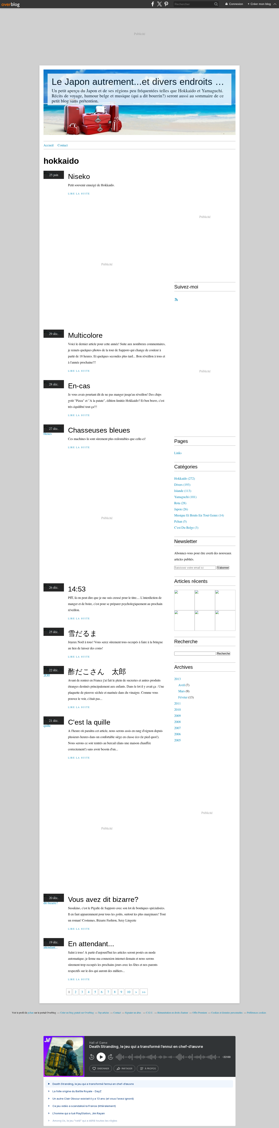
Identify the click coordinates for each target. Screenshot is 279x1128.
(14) (199, 515)
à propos (150, 1068)
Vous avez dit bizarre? (103, 899)
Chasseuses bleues (99, 430)
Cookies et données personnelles (227, 1012)
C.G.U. (149, 1012)
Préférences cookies (256, 1012)
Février (182, 697)
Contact (63, 145)
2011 (177, 703)
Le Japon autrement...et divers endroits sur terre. (139, 81)
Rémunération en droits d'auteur (172, 1012)
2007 (177, 728)
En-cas (79, 386)
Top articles (103, 1012)
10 (128, 992)
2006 (177, 734)
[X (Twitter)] (159, 4)
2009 (177, 715)
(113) (182, 490)
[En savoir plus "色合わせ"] (205, 620)
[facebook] (152, 4)
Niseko (79, 176)
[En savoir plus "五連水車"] (184, 600)
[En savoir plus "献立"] (184, 620)
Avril (181, 685)
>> (144, 992)
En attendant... (91, 944)
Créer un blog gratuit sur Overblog (77, 1012)
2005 (177, 740)
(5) (180, 521)
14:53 (77, 589)
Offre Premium (199, 1012)
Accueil (49, 145)
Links (178, 453)
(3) (186, 527)
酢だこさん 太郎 (97, 672)
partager (127, 1068)
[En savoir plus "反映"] (205, 600)
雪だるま (82, 633)
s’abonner (103, 1068)
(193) (182, 484)
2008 (177, 721)
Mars (181, 691)
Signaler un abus (133, 1012)
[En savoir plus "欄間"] (225, 620)
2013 (177, 679)
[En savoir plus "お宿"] (225, 600)
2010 (177, 709)
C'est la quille (89, 722)
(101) (185, 497)
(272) (184, 478)
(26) (181, 509)
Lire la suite (79, 193)
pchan (30, 1012)
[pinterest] (166, 4)
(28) (180, 503)
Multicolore (85, 335)
